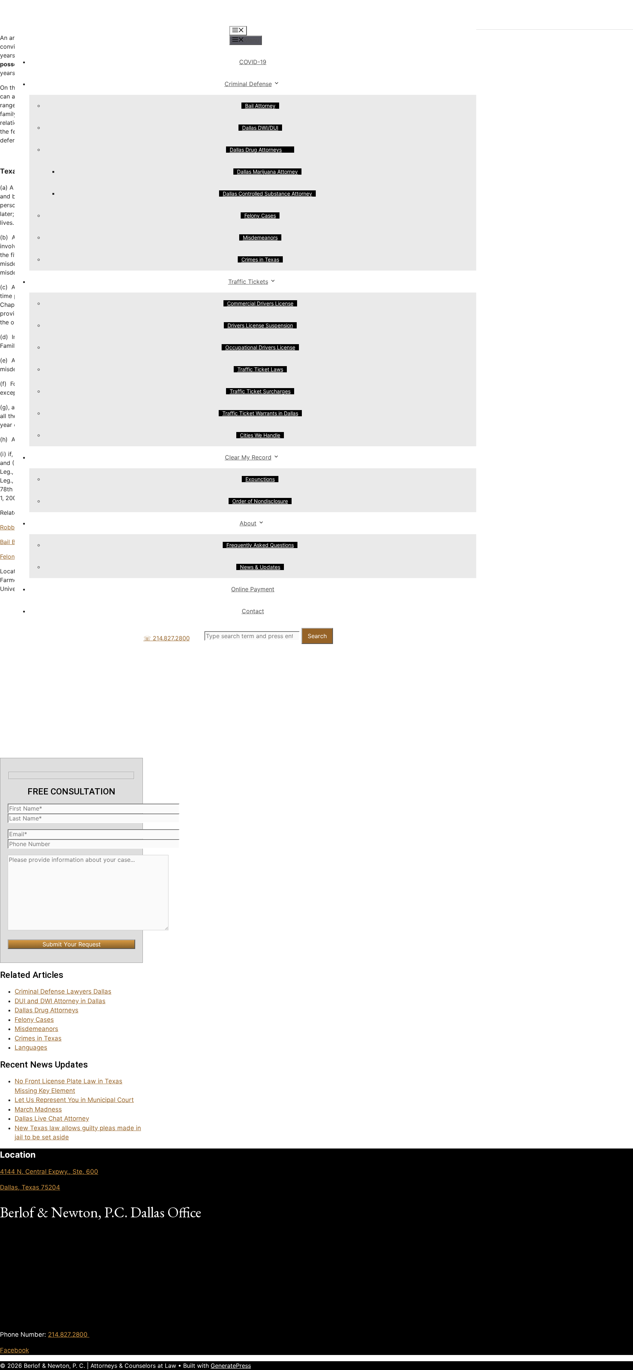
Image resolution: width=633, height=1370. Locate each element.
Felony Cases (260, 215)
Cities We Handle (260, 435)
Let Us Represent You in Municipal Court (74, 1099)
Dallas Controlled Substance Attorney (267, 193)
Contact (253, 611)
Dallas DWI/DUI (260, 127)
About (248, 523)
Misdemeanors (260, 237)
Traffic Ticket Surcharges (260, 391)
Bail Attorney (260, 106)
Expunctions (260, 479)
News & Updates (260, 567)
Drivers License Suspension (260, 325)
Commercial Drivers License (260, 303)
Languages (31, 1047)
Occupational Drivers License (260, 347)
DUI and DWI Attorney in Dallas (60, 1001)
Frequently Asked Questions (260, 545)
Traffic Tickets (248, 281)
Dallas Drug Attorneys (256, 149)
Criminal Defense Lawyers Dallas (63, 991)
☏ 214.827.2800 (167, 638)
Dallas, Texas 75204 (30, 1187)
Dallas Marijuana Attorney (267, 171)
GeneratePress (231, 1365)
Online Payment (252, 589)
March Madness (38, 1109)
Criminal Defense (248, 84)
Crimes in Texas (260, 259)
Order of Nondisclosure (260, 501)
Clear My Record (248, 457)
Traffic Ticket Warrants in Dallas (260, 413)
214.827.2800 (68, 1334)
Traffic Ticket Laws (260, 369)
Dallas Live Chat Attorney (52, 1118)
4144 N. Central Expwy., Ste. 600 (49, 1171)
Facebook (14, 1350)
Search (317, 636)
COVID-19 (252, 62)
